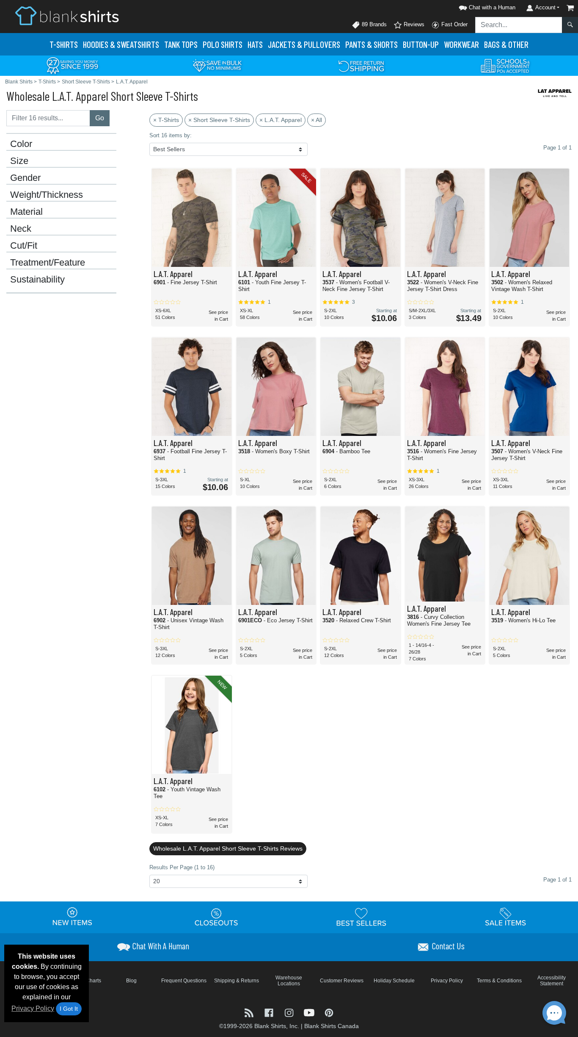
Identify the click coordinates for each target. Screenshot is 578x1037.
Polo (222, 44)
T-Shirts (64, 44)
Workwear (461, 44)
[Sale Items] (505, 917)
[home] (66, 15)
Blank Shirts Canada (331, 1026)
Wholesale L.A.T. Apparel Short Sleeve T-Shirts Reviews (228, 848)
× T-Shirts (166, 119)
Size (19, 161)
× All (316, 119)
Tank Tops (181, 44)
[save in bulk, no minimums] (217, 65)
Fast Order (454, 24)
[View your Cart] (570, 8)
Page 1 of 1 (557, 879)
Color (21, 144)
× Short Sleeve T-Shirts (219, 119)
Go (99, 118)
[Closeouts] (216, 917)
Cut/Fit (23, 245)
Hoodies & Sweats (121, 44)
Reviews (413, 24)
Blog (131, 981)
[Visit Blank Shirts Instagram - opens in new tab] (290, 1012)
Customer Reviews (341, 981)
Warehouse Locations (288, 981)
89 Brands (373, 24)
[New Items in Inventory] (72, 917)
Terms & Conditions (499, 981)
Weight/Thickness (46, 195)
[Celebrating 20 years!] (72, 65)
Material (26, 211)
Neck (20, 228)
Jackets (304, 44)
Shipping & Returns (236, 981)
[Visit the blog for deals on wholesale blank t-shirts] (250, 1012)
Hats (255, 44)
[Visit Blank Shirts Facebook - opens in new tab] (270, 1012)
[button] (485, 6)
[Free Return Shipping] (361, 65)
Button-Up (421, 44)
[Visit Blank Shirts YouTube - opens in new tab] (310, 1012)
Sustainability (37, 279)
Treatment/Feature (47, 262)
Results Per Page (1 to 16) (182, 867)
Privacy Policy (32, 1008)
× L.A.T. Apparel (280, 119)
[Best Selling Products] (361, 917)
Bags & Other (506, 44)
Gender (25, 178)
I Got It (69, 1008)
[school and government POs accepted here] (505, 65)
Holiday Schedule (394, 981)
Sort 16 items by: (170, 135)
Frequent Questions (183, 981)
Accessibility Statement (551, 981)
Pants (371, 44)
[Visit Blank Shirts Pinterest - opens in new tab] (329, 1012)
